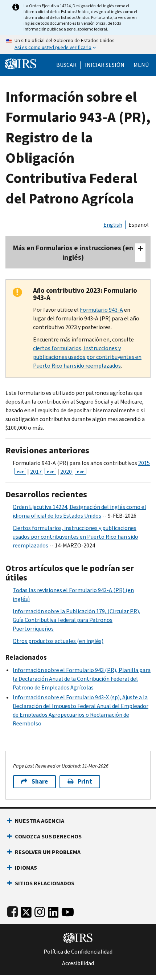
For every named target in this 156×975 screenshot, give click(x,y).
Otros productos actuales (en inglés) (58, 641)
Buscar (66, 65)
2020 (72, 472)
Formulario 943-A (101, 309)
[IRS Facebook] (12, 910)
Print (85, 781)
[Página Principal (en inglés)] (20, 63)
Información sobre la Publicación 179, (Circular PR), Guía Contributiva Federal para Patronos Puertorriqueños (76, 619)
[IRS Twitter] (26, 910)
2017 (42, 472)
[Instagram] (39, 910)
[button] (104, 65)
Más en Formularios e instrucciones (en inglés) (73, 252)
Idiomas (26, 867)
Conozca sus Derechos (48, 836)
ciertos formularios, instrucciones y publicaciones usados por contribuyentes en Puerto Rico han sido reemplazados (87, 356)
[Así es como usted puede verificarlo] (78, 44)
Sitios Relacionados (44, 883)
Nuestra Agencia (39, 821)
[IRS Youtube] (67, 910)
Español (138, 224)
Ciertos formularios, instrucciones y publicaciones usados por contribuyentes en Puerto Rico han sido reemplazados (75, 536)
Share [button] (40, 781)
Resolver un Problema (48, 852)
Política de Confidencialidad (78, 951)
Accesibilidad (78, 963)
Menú (141, 65)
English (112, 224)
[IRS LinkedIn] (53, 910)
